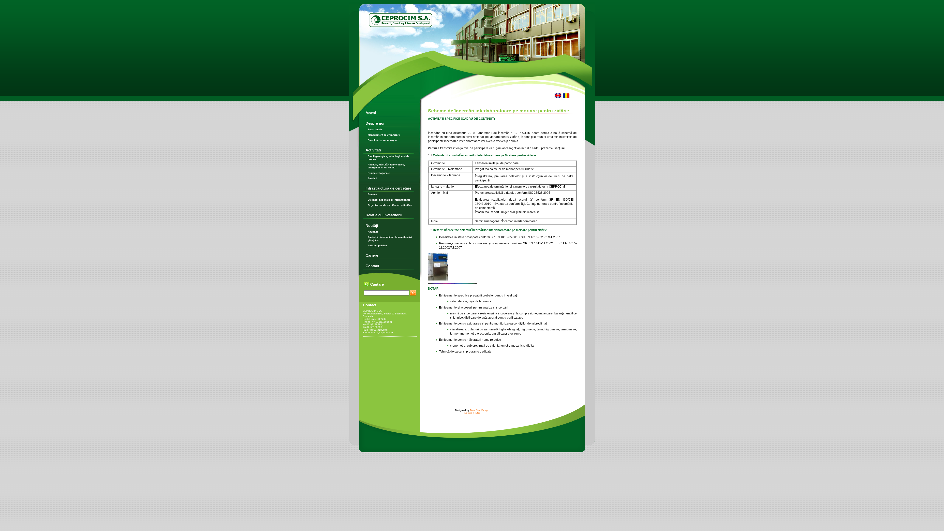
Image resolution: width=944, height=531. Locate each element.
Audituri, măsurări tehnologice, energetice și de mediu (386, 166)
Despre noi (375, 123)
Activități (373, 150)
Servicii (372, 178)
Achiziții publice (377, 245)
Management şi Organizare (384, 134)
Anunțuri (373, 231)
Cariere (372, 255)
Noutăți (372, 225)
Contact (372, 266)
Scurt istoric (375, 129)
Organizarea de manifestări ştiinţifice (390, 205)
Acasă (371, 113)
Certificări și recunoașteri (383, 140)
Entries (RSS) (472, 413)
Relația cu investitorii (384, 215)
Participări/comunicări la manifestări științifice (390, 238)
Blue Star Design (479, 410)
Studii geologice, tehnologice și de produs (388, 158)
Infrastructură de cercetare (388, 188)
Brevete (372, 194)
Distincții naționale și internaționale (389, 199)
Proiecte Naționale (379, 173)
